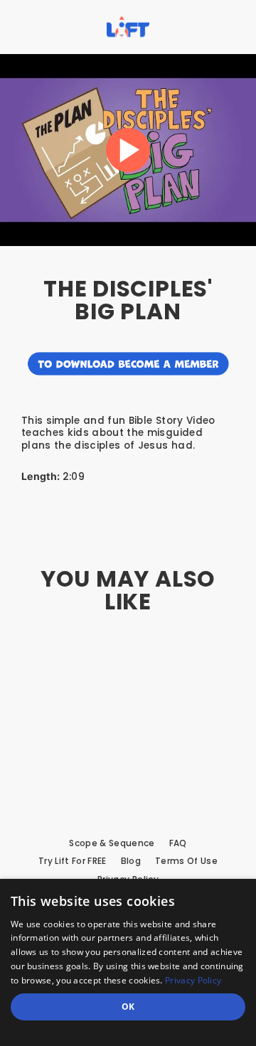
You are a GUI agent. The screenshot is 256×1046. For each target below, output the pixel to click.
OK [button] (128, 1006)
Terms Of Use (186, 861)
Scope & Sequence (111, 843)
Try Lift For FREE (72, 861)
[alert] (128, 962)
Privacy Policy (193, 980)
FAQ (178, 843)
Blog (131, 861)
